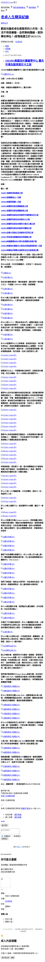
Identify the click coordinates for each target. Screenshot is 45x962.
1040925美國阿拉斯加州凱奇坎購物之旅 (16, 228)
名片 (7, 51)
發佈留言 (4, 839)
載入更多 (4, 825)
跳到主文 (4, 23)
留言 (28, 808)
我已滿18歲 (5, 957)
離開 (12, 957)
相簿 (7, 46)
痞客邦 (23, 808)
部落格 (7, 49)
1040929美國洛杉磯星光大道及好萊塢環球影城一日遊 (21, 246)
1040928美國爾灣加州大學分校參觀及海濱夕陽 (19, 241)
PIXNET (10, 929)
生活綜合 (18, 42)
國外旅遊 (17, 815)
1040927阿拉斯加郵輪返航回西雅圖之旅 (16, 237)
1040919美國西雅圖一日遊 (11, 202)
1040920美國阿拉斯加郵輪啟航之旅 (14, 206)
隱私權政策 (38, 929)
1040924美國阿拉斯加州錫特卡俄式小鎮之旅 (18, 224)
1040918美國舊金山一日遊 (11, 197)
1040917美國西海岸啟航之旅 (12, 193)
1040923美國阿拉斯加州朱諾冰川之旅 (15, 219)
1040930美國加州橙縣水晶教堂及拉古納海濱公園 (19, 250)
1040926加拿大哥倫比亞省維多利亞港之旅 (17, 233)
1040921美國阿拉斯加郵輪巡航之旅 (14, 211)
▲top (3, 821)
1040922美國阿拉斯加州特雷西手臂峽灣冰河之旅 (19, 215)
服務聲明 (23, 931)
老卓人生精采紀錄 (15, 17)
